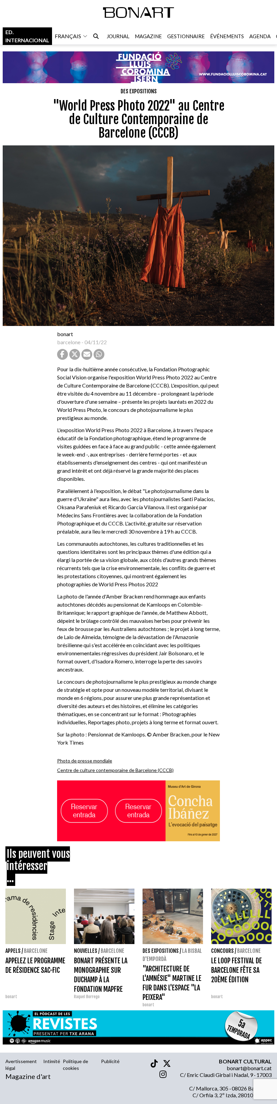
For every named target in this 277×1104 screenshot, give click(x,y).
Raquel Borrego (87, 996)
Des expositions (139, 91)
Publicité (110, 1061)
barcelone (68, 342)
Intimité (51, 1061)
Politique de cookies (75, 1064)
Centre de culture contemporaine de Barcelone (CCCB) (115, 770)
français (68, 36)
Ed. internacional (27, 36)
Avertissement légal (21, 1064)
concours (222, 950)
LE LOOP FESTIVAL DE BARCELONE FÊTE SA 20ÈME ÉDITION (236, 970)
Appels (13, 950)
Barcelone (36, 950)
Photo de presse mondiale (84, 761)
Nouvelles (85, 950)
